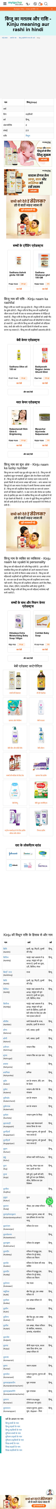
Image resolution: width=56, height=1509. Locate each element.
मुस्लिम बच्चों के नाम (13, 1433)
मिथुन (28, 135)
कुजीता (6, 1188)
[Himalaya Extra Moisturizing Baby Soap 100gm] (19, 620)
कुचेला (5, 1114)
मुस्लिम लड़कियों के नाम (14, 1440)
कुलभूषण (6, 1242)
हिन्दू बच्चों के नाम (12, 1423)
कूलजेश (6, 1337)
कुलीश (5, 1325)
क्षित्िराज (7, 972)
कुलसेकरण (7, 1234)
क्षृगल (5, 1055)
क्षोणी (5, 1038)
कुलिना (6, 1316)
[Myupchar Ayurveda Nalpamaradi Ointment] (44, 416)
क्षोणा (5, 1029)
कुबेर (5, 1080)
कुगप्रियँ (6, 1131)
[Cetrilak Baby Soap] (45, 620)
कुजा (5, 1174)
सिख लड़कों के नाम (12, 1446)
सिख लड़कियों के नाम (13, 1450)
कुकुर (5, 1197)
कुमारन (6, 1399)
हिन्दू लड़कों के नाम (12, 1426)
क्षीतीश (5, 1021)
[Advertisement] (28, 69)
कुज (4, 1165)
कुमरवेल (6, 1373)
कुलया (5, 1345)
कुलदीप (6, 1251)
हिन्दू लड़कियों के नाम (13, 1430)
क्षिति (5, 948)
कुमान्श (6, 1357)
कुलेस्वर (6, 1283)
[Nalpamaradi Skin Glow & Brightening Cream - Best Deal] (19, 416)
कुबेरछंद (6, 1097)
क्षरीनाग (6, 1046)
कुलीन (5, 1308)
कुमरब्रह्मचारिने (9, 1391)
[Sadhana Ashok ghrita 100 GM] (19, 260)
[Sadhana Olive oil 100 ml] (19, 354)
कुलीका (6, 1299)
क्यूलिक (6, 1291)
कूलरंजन (6, 1225)
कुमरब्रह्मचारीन (9, 1382)
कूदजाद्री (7, 1123)
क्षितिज (5, 957)
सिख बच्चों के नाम (12, 1443)
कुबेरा (5, 1089)
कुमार (5, 1365)
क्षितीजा (6, 1003)
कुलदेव (6, 1262)
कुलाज (5, 1205)
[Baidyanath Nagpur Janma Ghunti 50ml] (45, 354)
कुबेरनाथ (6, 1106)
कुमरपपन (6, 1407)
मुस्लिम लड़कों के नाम (13, 1436)
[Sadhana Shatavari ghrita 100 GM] (45, 260)
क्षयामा (5, 1063)
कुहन (5, 1148)
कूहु (4, 1157)
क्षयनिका (6, 1072)
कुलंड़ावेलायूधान (9, 1214)
